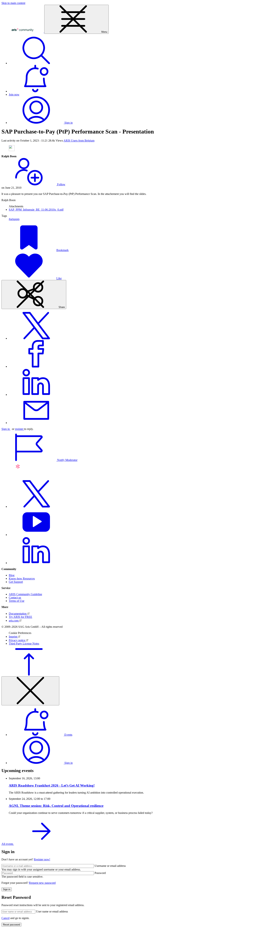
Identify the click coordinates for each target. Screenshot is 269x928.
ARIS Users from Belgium (78, 140)
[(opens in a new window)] (36, 338)
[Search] (36, 63)
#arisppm (14, 219)
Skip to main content (13, 3)
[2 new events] (36, 91)
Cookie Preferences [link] (20, 632)
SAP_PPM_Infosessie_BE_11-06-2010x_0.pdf (36, 209)
